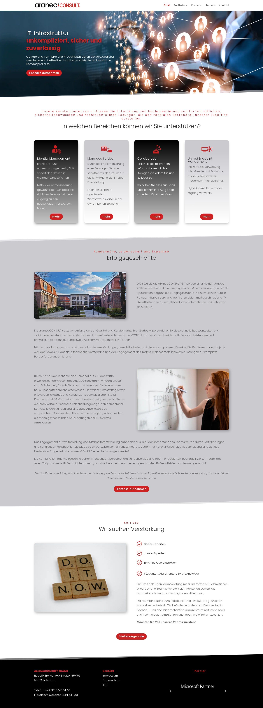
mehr (56, 216)
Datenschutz (111, 680)
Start (167, 5)
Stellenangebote (131, 636)
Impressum (110, 675)
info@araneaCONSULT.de (61, 695)
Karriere (196, 5)
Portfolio (179, 5)
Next (225, 691)
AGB (105, 685)
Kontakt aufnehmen (44, 73)
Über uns (210, 5)
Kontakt (224, 5)
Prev (170, 691)
